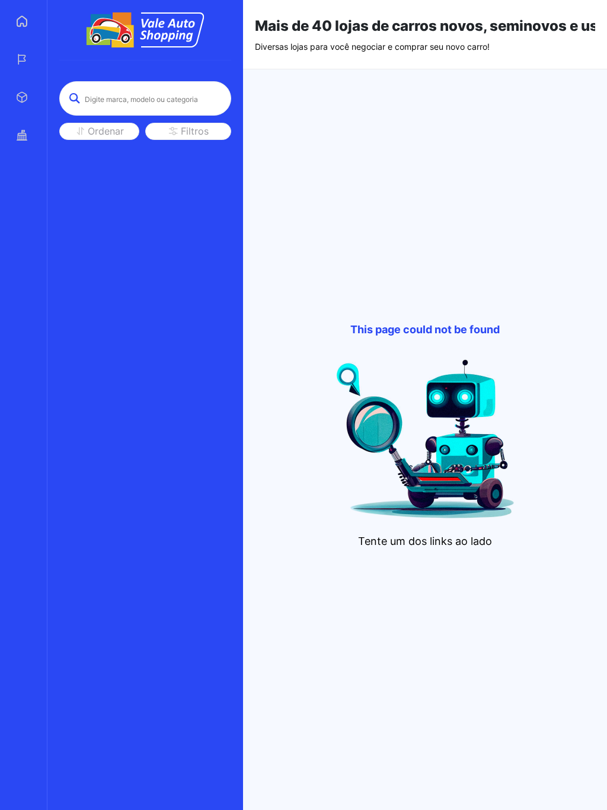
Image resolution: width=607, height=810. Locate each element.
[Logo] (145, 30)
